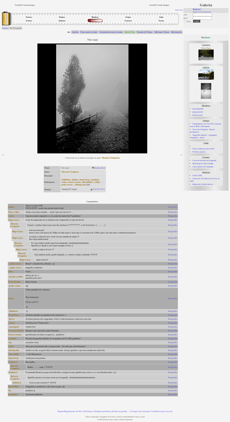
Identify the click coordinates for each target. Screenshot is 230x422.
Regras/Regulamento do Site (70, 411)
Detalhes (97, 168)
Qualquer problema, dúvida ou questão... (111, 411)
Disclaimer (88, 411)
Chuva (208, 48)
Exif (103, 168)
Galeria (5, 28)
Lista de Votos (99, 189)
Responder (172, 207)
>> (181, 155)
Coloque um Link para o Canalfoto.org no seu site (151, 411)
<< (3, 155)
